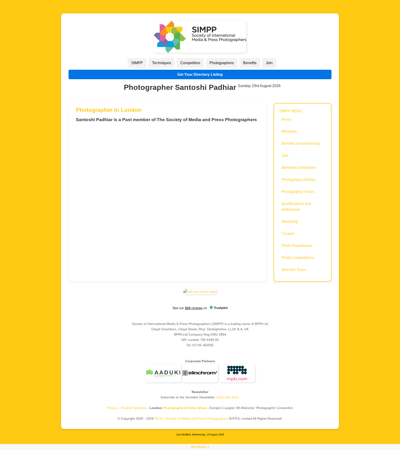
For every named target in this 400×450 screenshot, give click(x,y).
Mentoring (289, 221)
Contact (287, 234)
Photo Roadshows (296, 246)
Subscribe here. (228, 397)
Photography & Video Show (184, 408)
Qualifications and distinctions (296, 207)
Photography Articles (298, 180)
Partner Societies (134, 408)
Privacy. (113, 408)
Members (289, 131)
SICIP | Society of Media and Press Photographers (191, 418)
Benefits (249, 63)
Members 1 (200, 447)
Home (286, 119)
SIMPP (137, 63)
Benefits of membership (300, 143)
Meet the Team (293, 270)
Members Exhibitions (298, 168)
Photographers (221, 63)
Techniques (161, 63)
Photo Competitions (297, 258)
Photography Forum (297, 192)
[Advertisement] (167, 158)
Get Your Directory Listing (200, 74)
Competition (190, 63)
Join (269, 63)
